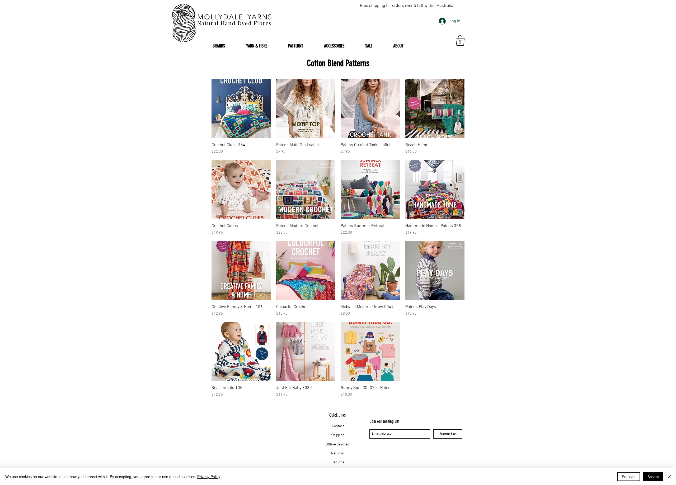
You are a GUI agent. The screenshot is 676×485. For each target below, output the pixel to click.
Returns (338, 453)
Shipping (338, 435)
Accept (653, 476)
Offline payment (338, 444)
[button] (460, 40)
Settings (628, 476)
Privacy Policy (208, 476)
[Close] (669, 476)
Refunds (337, 462)
